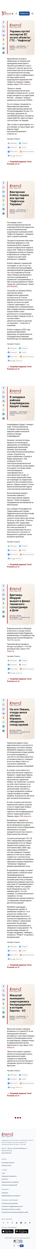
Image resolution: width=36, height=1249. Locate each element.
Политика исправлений (9, 1185)
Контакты (5, 1179)
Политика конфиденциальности (12, 1206)
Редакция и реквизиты (9, 1176)
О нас (3, 1173)
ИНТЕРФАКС (12, 286)
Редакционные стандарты (10, 1182)
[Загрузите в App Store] (8, 1231)
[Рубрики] (32, 13)
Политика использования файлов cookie (15, 1212)
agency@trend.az (6, 1153)
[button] (3, 22)
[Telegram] (21, 1223)
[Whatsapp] (3, 1223)
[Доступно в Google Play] (21, 1231)
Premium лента (6, 1165)
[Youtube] (16, 1223)
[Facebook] (8, 1223)
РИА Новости (25, 84)
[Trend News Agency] (7, 1134)
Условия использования (10, 1203)
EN (14, 1245)
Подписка (5, 1193)
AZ (18, 1245)
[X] (12, 1223)
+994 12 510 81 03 (7, 1150)
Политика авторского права (11, 1209)
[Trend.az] (7, 13)
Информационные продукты (11, 1195)
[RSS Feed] (30, 1223)
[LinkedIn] (25, 1223)
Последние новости (8, 1162)
